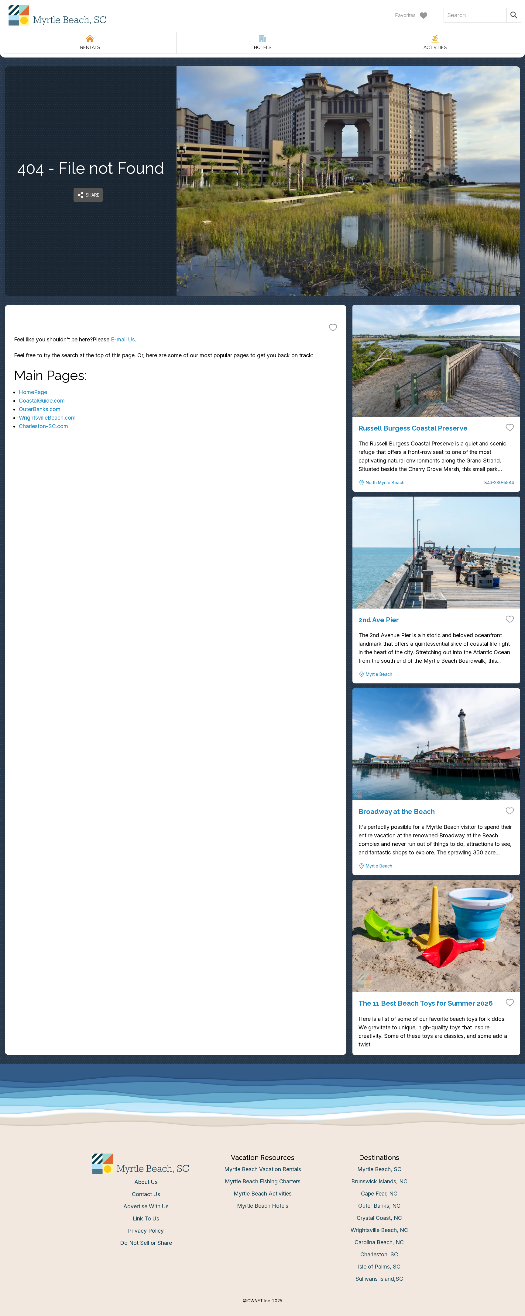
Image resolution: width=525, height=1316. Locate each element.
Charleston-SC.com (43, 426)
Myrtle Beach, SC (379, 1169)
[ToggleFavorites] (333, 327)
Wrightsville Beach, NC (379, 1230)
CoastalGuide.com (42, 400)
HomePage (33, 392)
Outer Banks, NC (379, 1206)
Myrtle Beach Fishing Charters (262, 1181)
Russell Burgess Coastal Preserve (413, 428)
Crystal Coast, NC (379, 1218)
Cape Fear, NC (379, 1193)
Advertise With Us (146, 1206)
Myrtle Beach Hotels (262, 1206)
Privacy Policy (146, 1230)
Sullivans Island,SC (379, 1279)
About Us (146, 1182)
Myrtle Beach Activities (263, 1193)
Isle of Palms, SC (379, 1266)
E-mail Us (123, 339)
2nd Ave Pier (379, 620)
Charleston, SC (379, 1254)
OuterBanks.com (39, 409)
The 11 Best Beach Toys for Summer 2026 (426, 1003)
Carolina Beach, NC (379, 1242)
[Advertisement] (175, 512)
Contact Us (146, 1194)
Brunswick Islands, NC (379, 1181)
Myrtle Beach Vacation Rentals (262, 1169)
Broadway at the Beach (397, 811)
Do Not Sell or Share (146, 1243)
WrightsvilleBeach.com (47, 417)
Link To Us (146, 1218)
